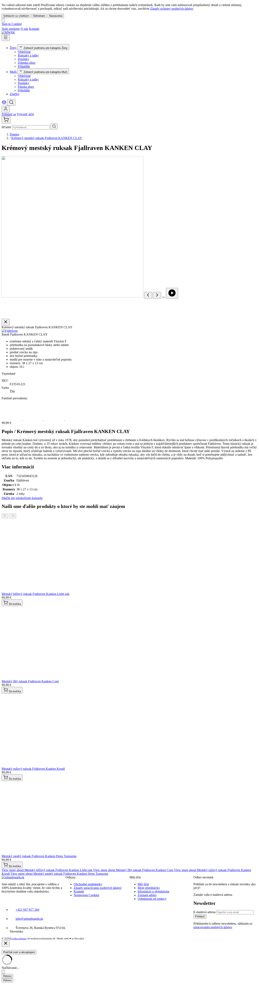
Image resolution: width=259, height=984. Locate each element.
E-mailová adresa (204, 912)
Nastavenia (55, 15)
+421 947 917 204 (27, 909)
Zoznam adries (147, 895)
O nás (24, 28)
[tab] (47, 870)
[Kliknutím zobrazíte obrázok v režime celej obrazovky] (163, 297)
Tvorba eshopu (18, 938)
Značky (14, 94)
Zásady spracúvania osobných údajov (98, 888)
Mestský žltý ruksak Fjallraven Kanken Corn (30, 681)
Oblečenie (24, 52)
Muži (13, 71)
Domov (14, 134)
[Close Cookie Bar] (3, 20)
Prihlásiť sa (9, 114)
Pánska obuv (26, 86)
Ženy (13, 47)
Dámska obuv (27, 62)
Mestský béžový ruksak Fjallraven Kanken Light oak (35, 594)
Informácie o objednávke (153, 891)
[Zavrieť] (6, 943)
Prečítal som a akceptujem (19, 952)
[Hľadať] (54, 126)
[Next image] (157, 295)
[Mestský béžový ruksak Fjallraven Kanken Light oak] (75, 419)
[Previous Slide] (5, 516)
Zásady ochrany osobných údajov (171, 8)
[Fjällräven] (10, 331)
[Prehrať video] (172, 293)
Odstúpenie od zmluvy (152, 898)
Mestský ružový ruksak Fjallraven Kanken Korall (33, 768)
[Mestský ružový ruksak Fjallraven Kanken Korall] (33, 419)
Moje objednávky (149, 888)
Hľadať (7, 127)
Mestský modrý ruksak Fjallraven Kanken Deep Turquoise (39, 856)
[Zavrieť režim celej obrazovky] (6, 322)
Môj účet (143, 884)
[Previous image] (148, 295)
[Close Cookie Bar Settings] (3, 972)
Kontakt (34, 28)
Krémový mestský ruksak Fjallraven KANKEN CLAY (46, 138)
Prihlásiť (200, 916)
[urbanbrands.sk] (13, 877)
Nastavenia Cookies (86, 895)
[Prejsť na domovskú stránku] (8, 32)
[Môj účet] (6, 109)
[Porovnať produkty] (4, 103)
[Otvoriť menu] (6, 37)
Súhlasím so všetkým (16, 15)
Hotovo (7, 976)
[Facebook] (42, 28)
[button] (10, 331)
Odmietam (39, 15)
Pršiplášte (24, 66)
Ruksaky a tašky (28, 55)
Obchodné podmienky (88, 884)
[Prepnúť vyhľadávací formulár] (11, 102)
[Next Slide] (12, 516)
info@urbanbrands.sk (29, 918)
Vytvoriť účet (25, 114)
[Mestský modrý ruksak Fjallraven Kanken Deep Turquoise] (54, 419)
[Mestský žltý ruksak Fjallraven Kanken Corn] (12, 419)
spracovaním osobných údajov (212, 927)
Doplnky (23, 59)
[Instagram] (47, 28)
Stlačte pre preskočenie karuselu (22, 498)
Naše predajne (11, 28)
